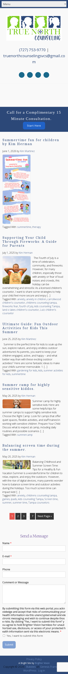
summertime (24, 227)
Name (7, 543)
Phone (6, 569)
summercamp (25, 434)
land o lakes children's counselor (20, 309)
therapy (36, 227)
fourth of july (26, 306)
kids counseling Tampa (47, 306)
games (6, 499)
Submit (9, 644)
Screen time (51, 499)
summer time (20, 502)
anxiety (21, 299)
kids (40, 370)
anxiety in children (36, 299)
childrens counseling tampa (41, 302)
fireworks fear (10, 306)
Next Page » (45, 516)
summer (7, 502)
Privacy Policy (34, 659)
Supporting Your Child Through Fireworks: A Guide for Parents (29, 241)
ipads (14, 499)
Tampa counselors (38, 502)
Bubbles (31, 666)
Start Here (34, 125)
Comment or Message (15, 582)
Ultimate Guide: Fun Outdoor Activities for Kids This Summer (30, 328)
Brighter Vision (42, 663)
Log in (41, 670)
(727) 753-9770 (32, 49)
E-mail (7, 556)
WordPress (29, 670)
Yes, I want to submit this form (25, 635)
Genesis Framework (52, 666)
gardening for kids (27, 370)
